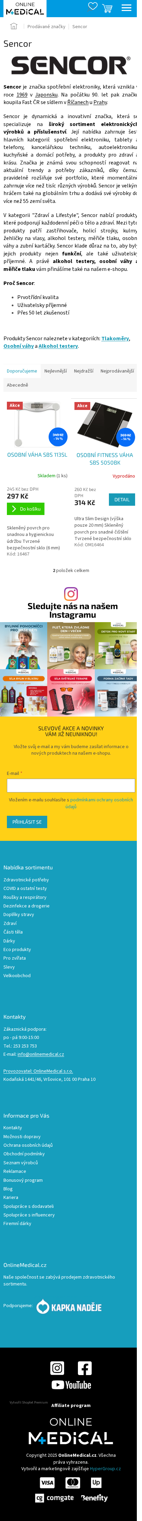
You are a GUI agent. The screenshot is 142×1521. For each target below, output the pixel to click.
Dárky (9, 941)
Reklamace (14, 1171)
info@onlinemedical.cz (41, 1054)
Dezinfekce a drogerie (26, 906)
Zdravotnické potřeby (26, 880)
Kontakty (12, 1128)
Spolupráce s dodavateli (28, 1206)
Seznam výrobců (20, 1163)
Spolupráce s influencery (29, 1215)
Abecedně (17, 385)
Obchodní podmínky (24, 1154)
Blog (8, 1189)
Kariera (10, 1197)
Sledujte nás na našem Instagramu (73, 610)
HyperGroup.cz (105, 1468)
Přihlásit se (27, 822)
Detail (122, 499)
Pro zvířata (14, 958)
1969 (22, 95)
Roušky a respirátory (25, 897)
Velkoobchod (17, 976)
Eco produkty (17, 950)
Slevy (9, 967)
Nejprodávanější (117, 371)
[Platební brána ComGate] (71, 1489)
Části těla (13, 932)
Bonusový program (23, 1180)
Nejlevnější (55, 371)
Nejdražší (83, 371)
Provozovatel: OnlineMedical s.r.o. (38, 1071)
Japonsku (46, 95)
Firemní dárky (17, 1224)
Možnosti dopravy (22, 1137)
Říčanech (78, 102)
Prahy (100, 102)
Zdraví (10, 923)
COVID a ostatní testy (25, 888)
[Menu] (126, 8)
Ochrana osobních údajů (28, 1145)
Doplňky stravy (18, 915)
